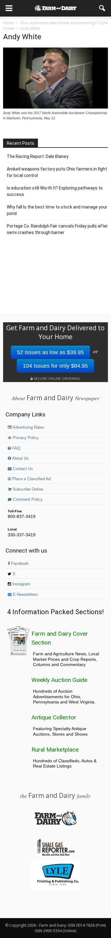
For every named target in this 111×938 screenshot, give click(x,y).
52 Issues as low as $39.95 (50, 352)
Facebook (19, 563)
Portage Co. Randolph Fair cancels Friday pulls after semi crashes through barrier (57, 229)
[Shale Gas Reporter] (55, 854)
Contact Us (22, 469)
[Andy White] (55, 107)
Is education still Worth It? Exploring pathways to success (55, 191)
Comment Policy (27, 499)
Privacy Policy (25, 438)
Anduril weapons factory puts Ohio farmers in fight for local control (57, 172)
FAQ (15, 448)
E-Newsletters (25, 594)
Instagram (20, 584)
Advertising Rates (28, 427)
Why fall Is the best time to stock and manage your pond (57, 210)
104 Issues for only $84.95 (55, 366)
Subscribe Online (27, 489)
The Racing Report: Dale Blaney (37, 156)
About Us (20, 458)
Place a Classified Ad (31, 479)
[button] (102, 8)
